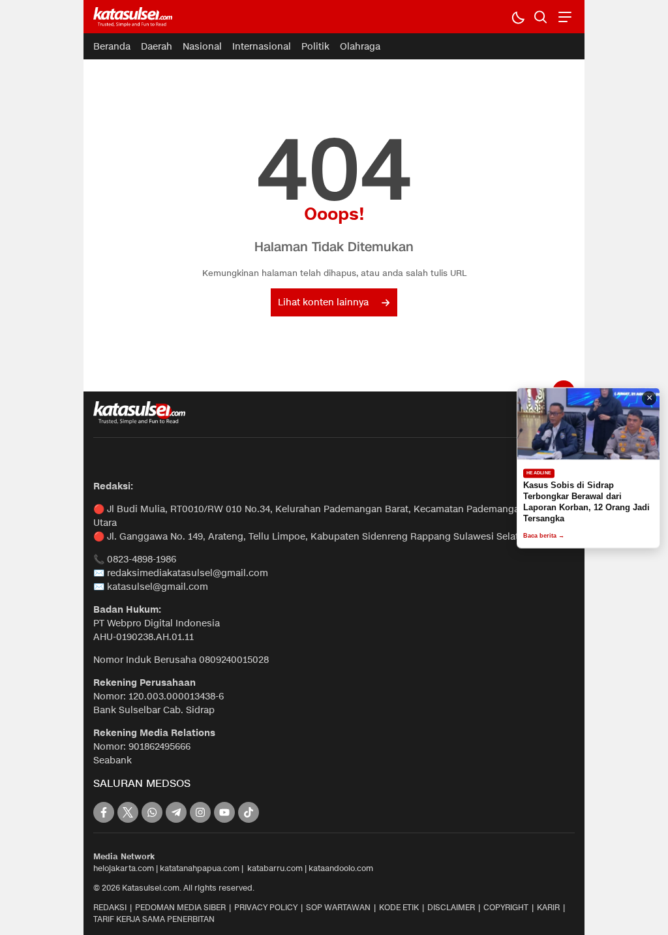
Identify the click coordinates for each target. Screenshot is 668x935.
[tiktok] (248, 812)
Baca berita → (543, 535)
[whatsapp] (152, 812)
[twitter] (127, 812)
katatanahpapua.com (199, 868)
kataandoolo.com (341, 868)
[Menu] (563, 16)
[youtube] (224, 812)
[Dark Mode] (517, 16)
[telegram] (176, 812)
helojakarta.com (123, 868)
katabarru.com (275, 868)
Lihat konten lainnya (323, 302)
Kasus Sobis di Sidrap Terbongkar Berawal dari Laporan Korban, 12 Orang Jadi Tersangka (586, 501)
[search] (540, 16)
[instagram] (200, 812)
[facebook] (103, 812)
